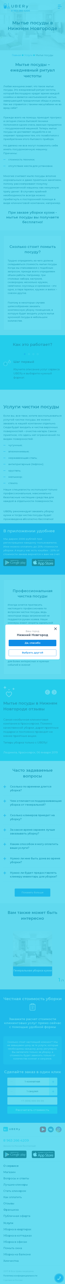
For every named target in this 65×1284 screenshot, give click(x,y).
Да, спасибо (32, 642)
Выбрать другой (32, 652)
